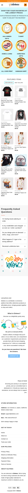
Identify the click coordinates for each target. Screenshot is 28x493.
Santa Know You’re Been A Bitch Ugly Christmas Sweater (21, 125)
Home (3, 432)
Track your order (6, 442)
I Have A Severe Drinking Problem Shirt (20, 101)
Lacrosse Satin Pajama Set (20, 148)
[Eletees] (14, 4)
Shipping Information (7, 458)
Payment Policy (5, 461)
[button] (2, 5)
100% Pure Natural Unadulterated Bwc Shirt (7, 124)
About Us (4, 436)
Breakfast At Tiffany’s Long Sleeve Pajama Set (7, 148)
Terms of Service (6, 464)
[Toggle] (25, 219)
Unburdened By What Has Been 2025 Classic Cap (20, 170)
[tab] (9, 82)
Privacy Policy (5, 451)
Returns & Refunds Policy (8, 455)
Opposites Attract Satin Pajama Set (6, 193)
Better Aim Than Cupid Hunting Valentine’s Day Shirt (7, 102)
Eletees (3, 301)
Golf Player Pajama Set (20, 192)
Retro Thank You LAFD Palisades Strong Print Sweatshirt (6, 170)
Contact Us (4, 439)
